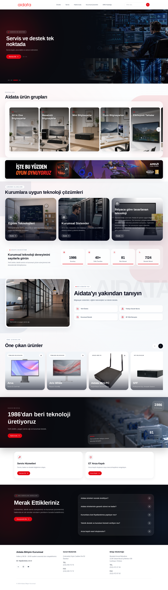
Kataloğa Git (13, 56)
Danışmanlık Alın (22, 519)
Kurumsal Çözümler (92, 4)
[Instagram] (23, 567)
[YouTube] (28, 567)
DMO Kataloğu (107, 4)
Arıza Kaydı (93, 473)
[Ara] (148, 4)
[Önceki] (156, 79)
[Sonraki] (163, 79)
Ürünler (58, 4)
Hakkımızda (77, 4)
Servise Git (22, 473)
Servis (67, 4)
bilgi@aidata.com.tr (25, 561)
